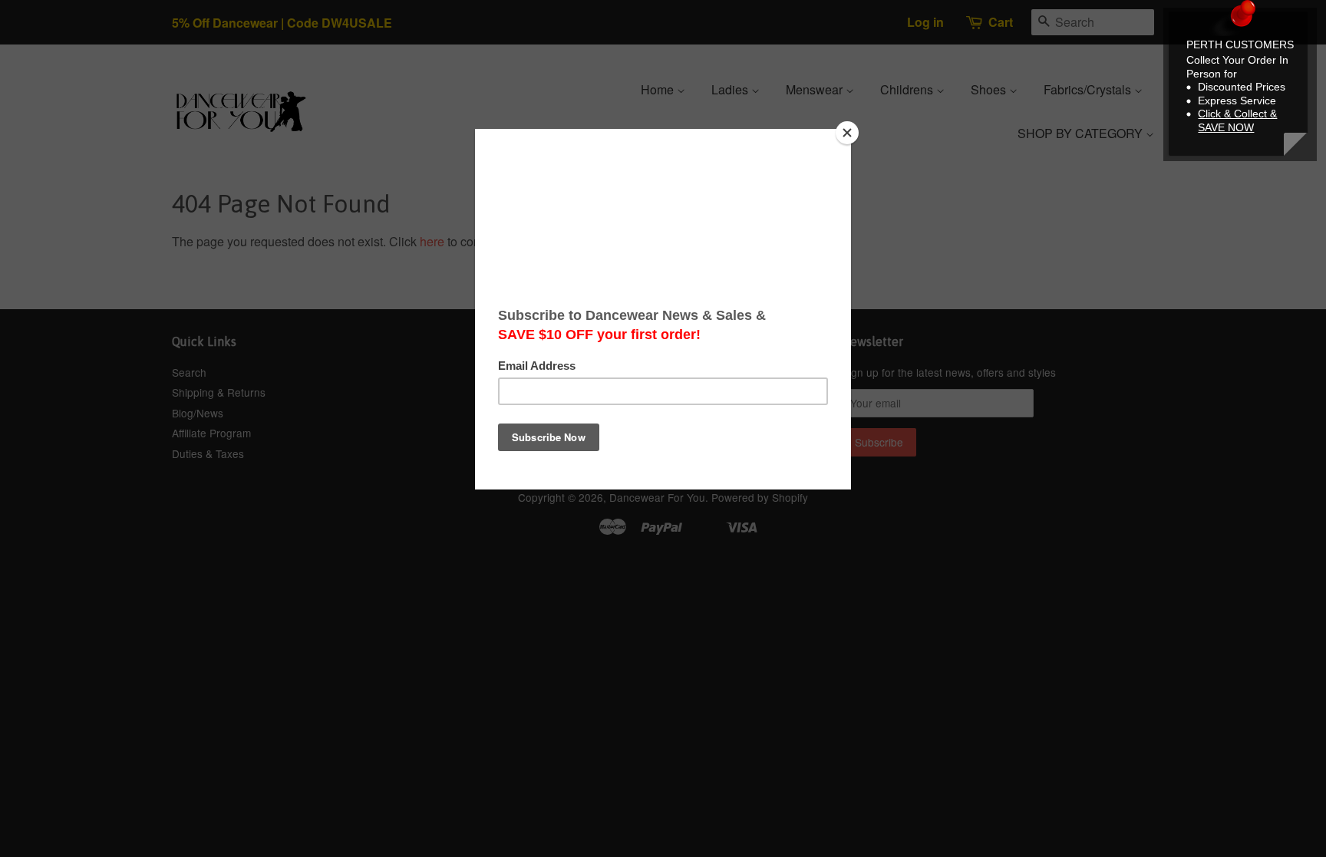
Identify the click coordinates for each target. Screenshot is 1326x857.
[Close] (847, 132)
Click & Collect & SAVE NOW (1237, 120)
